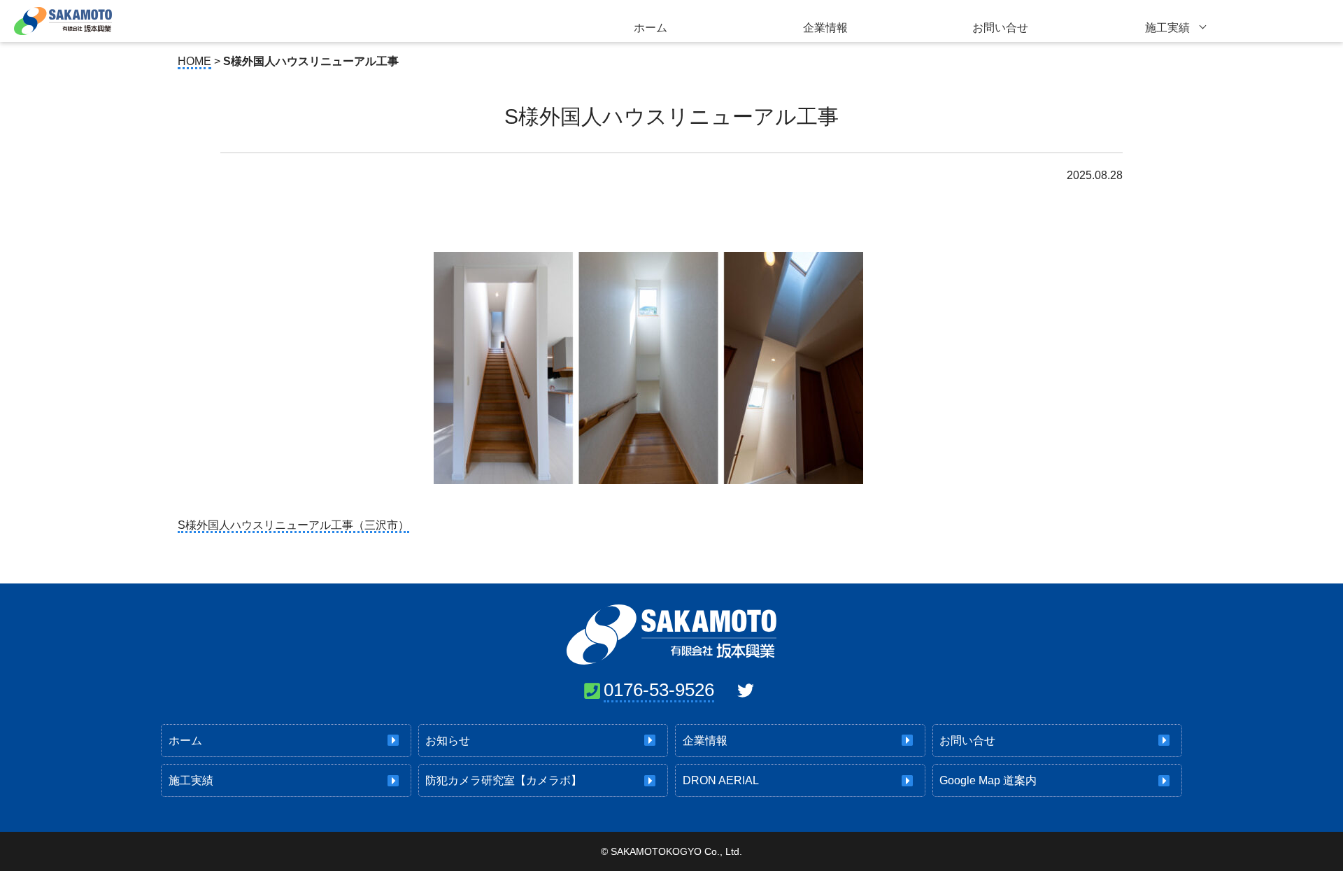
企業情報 (825, 28)
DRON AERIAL (721, 780)
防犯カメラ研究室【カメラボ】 (503, 780)
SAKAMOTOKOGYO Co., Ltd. (676, 851)
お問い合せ (1000, 28)
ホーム (650, 28)
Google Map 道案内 (988, 780)
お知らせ (447, 740)
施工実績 (1167, 28)
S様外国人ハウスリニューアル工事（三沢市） (293, 525)
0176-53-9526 (659, 689)
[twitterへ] (745, 690)
